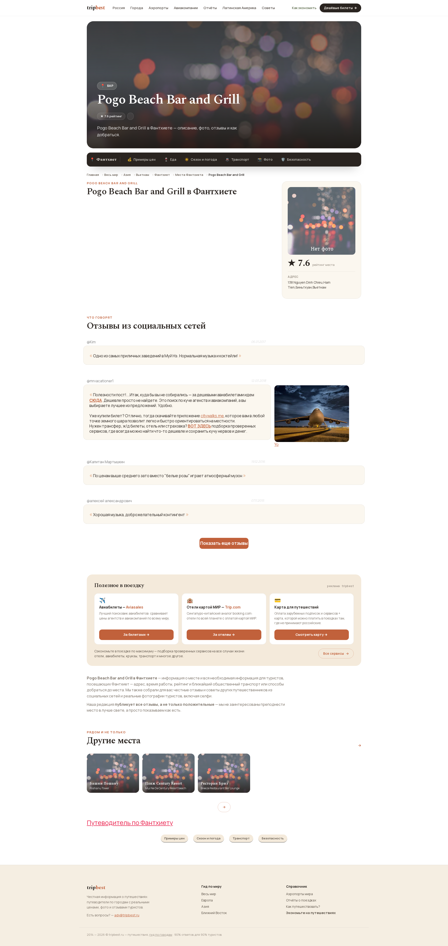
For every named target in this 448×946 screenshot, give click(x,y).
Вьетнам (142, 175)
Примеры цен (141, 159)
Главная (93, 175)
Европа (207, 900)
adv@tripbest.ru (126, 915)
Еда (170, 159)
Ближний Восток (214, 913)
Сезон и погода (201, 159)
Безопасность (296, 159)
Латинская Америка (239, 8)
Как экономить (304, 8)
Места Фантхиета (189, 175)
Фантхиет (162, 175)
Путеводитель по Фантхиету (130, 822)
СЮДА (95, 400)
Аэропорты (158, 8)
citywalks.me (212, 415)
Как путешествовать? (303, 906)
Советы (268, 8)
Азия (127, 175)
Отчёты (210, 8)
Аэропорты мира (299, 894)
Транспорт (237, 159)
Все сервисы (336, 653)
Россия (119, 8)
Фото (265, 159)
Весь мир (111, 175)
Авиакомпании (186, 8)
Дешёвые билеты (340, 8)
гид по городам (160, 934)
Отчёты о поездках (301, 900)
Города (136, 8)
